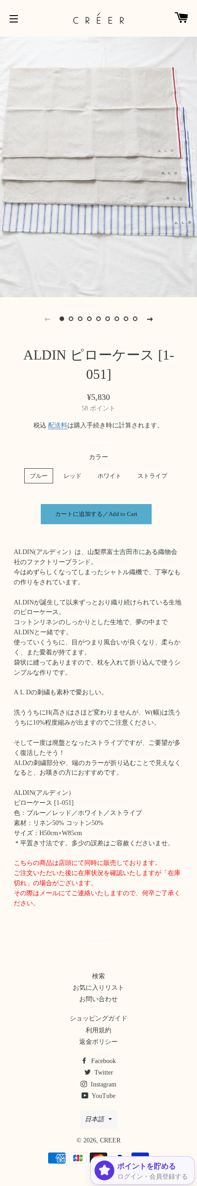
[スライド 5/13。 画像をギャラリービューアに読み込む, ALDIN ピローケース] (98, 318)
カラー (98, 457)
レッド (73, 475)
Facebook (102, 1061)
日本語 (94, 1119)
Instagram (102, 1084)
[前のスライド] (47, 319)
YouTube (102, 1095)
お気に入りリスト (98, 987)
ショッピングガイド (98, 1018)
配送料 (57, 425)
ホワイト (109, 475)
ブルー (39, 475)
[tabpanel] (98, 165)
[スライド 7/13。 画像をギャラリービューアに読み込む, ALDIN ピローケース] (116, 318)
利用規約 (98, 1030)
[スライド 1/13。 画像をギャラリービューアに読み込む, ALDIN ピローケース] (61, 318)
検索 (98, 976)
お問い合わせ (98, 999)
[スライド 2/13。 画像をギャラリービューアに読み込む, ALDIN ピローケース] (71, 318)
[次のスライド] (150, 319)
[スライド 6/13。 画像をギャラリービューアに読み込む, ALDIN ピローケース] (107, 318)
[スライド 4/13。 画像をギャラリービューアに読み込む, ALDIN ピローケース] (89, 318)
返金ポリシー (98, 1041)
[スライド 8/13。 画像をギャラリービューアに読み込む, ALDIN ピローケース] (126, 318)
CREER (110, 1140)
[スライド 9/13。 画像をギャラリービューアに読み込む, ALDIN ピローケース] (135, 318)
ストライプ (152, 475)
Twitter (103, 1072)
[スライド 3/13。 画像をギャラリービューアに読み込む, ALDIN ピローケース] (80, 318)
